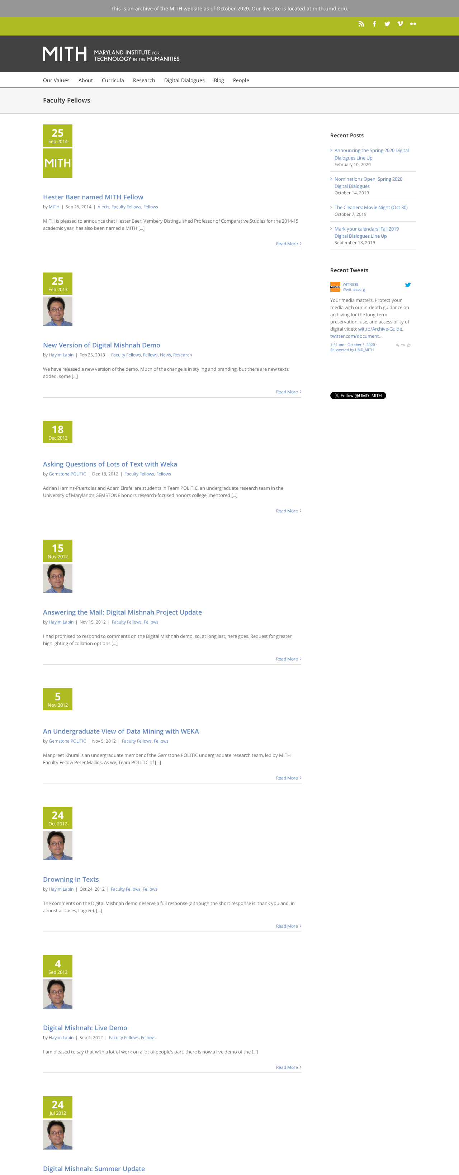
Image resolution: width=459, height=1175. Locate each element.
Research (182, 355)
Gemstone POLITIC (67, 474)
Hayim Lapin (61, 355)
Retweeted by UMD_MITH (352, 349)
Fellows (150, 207)
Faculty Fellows (126, 207)
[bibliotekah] (335, 285)
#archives (355, 336)
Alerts (103, 207)
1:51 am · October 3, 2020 (352, 344)
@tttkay (349, 289)
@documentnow (348, 329)
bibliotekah (352, 284)
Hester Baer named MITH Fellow (93, 197)
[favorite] (408, 344)
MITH (54, 207)
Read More (287, 244)
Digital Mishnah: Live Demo (85, 1027)
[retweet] (403, 344)
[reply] (397, 344)
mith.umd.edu (330, 8)
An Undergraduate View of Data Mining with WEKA (121, 731)
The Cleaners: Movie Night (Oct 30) (371, 207)
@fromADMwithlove (352, 314)
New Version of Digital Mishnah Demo (101, 345)
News (165, 355)
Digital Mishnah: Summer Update (94, 1168)
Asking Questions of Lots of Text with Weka (110, 464)
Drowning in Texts (71, 879)
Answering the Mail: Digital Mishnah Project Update (122, 612)
